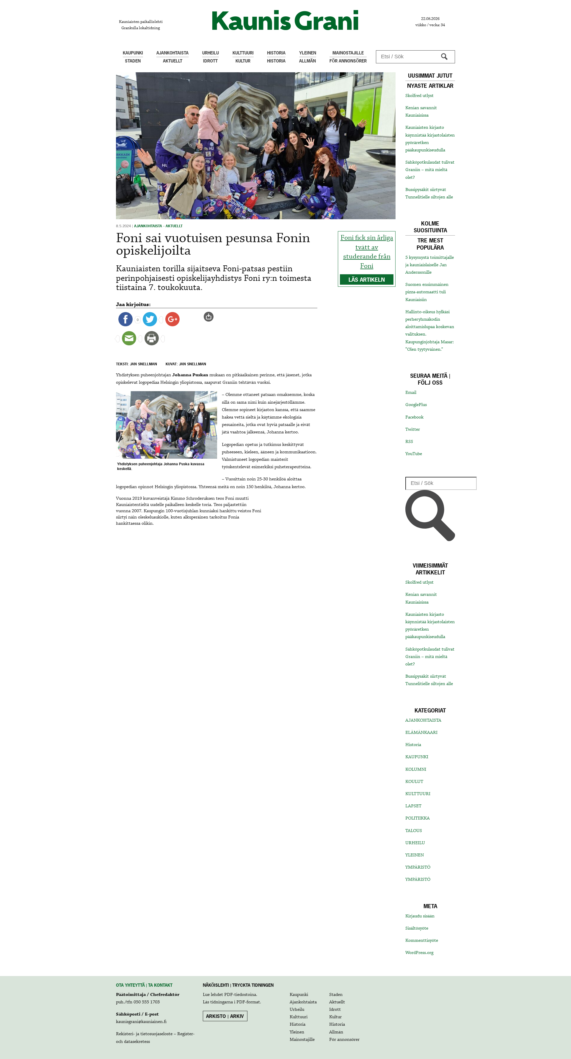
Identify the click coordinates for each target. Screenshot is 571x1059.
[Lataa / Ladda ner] (211, 317)
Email (410, 393)
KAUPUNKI (416, 757)
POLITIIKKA (417, 818)
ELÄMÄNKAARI (421, 733)
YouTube (413, 454)
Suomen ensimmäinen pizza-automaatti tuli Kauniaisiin (426, 292)
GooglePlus (416, 405)
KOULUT (414, 782)
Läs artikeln (367, 279)
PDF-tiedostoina (240, 995)
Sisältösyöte (416, 928)
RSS (409, 442)
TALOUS (413, 831)
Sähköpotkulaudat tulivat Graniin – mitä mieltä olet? (429, 169)
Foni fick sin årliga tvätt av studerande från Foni (367, 252)
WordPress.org (419, 953)
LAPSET (413, 806)
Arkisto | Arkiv (225, 1016)
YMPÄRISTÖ (417, 867)
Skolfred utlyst (419, 96)
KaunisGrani (285, 20)
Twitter (412, 430)
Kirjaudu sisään (419, 916)
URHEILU (415, 843)
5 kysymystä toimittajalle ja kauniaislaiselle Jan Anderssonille (429, 265)
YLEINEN (414, 855)
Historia (413, 745)
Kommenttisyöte (421, 941)
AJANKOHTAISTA (423, 720)
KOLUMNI (415, 770)
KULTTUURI (417, 794)
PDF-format (248, 1002)
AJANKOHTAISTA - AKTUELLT (158, 226)
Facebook (414, 417)
